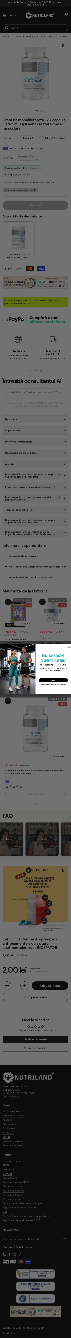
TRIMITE (53, 680)
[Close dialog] (69, 646)
